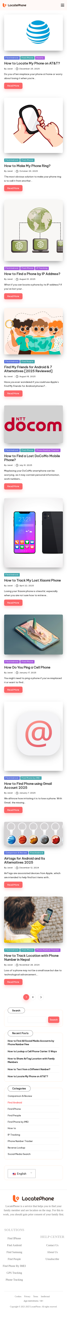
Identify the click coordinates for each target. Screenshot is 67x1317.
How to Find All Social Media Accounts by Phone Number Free (31, 1042)
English (21, 1173)
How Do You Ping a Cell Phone (27, 667)
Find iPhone (27, 58)
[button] (41, 997)
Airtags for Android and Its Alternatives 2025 (24, 860)
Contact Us (52, 1245)
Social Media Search (19, 1154)
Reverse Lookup (16, 1147)
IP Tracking (41, 268)
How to (39, 58)
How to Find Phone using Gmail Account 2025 (28, 786)
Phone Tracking (14, 1279)
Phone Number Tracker (47, 450)
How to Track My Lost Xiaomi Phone (32, 580)
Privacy (27, 1296)
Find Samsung (14, 1252)
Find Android (11, 58)
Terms (35, 1296)
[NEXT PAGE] (41, 997)
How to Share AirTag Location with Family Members (31, 1060)
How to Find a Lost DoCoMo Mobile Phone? (32, 458)
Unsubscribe (52, 1259)
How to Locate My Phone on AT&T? (32, 63)
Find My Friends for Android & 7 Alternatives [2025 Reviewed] (28, 369)
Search (16, 1010)
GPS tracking (14, 1272)
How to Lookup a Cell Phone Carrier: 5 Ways (32, 1051)
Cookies (18, 1296)
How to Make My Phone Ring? (27, 166)
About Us (52, 1252)
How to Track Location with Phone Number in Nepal (31, 957)
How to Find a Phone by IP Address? (32, 274)
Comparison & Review (16, 853)
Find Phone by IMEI (31, 778)
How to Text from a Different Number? (29, 1069)
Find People (28, 361)
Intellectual (45, 1296)
